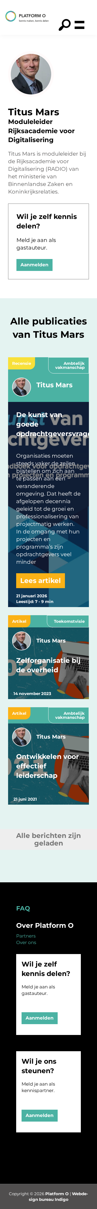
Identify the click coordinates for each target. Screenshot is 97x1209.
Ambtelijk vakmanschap (70, 365)
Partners (26, 936)
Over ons (26, 942)
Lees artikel (40, 580)
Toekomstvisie (69, 621)
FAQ (23, 908)
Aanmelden (34, 264)
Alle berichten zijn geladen (48, 839)
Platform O (57, 1193)
